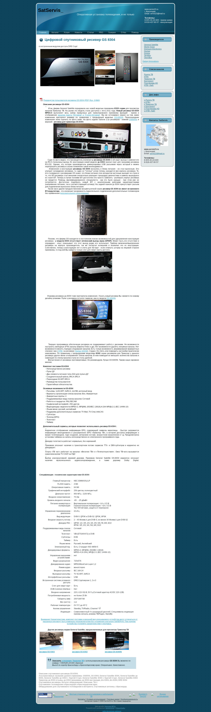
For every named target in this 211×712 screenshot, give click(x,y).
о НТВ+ (147, 102)
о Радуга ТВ (149, 100)
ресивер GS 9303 (47, 652)
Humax (147, 51)
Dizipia (147, 53)
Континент (149, 81)
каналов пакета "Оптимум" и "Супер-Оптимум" (79, 115)
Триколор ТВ (149, 79)
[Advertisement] (75, 92)
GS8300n (133, 119)
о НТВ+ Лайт (149, 111)
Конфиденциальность (129, 699)
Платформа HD (151, 83)
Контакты (81, 699)
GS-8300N (118, 117)
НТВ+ (60, 351)
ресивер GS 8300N (113, 652)
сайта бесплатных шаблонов (111, 711)
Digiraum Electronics (153, 49)
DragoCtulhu (120, 708)
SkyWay (147, 55)
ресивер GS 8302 (80, 652)
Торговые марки (113, 699)
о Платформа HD (151, 109)
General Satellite (151, 45)
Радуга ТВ (148, 74)
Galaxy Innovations (151, 61)
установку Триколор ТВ (73, 661)
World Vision (149, 47)
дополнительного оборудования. (74, 193)
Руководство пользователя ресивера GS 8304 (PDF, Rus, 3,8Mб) (72, 100)
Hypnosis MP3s (110, 706)
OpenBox (148, 58)
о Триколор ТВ (150, 104)
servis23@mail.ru (157, 153)
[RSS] (40, 700)
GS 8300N (111, 298)
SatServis (49, 10)
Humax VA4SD (81, 351)
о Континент (149, 106)
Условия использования (96, 699)
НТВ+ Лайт (149, 85)
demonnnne (110, 708)
